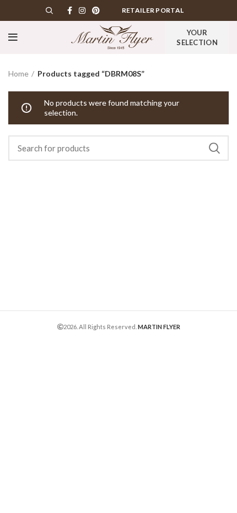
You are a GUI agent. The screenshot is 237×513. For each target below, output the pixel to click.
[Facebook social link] (70, 10)
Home (18, 73)
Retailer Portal (153, 10)
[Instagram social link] (82, 10)
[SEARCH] (214, 148)
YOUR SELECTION (197, 37)
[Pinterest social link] (96, 10)
